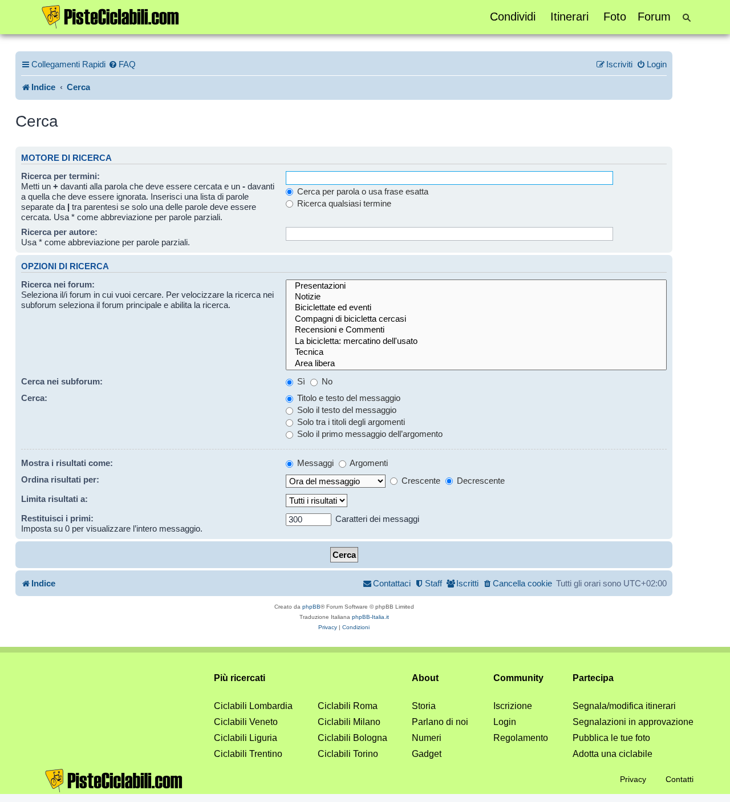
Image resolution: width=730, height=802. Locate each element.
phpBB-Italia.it (370, 617)
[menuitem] (122, 64)
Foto (614, 16)
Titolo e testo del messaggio (347, 398)
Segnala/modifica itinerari (624, 706)
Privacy (633, 779)
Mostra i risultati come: (67, 463)
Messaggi (314, 463)
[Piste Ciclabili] (110, 16)
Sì (300, 381)
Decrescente (480, 480)
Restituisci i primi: (57, 518)
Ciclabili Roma (348, 706)
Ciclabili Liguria (245, 738)
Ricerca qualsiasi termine (343, 203)
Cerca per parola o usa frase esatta (361, 191)
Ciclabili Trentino (248, 754)
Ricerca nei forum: (58, 284)
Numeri (426, 738)
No (325, 381)
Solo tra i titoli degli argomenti (350, 422)
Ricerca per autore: (59, 232)
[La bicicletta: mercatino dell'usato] (476, 341)
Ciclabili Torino (348, 754)
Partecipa (593, 678)
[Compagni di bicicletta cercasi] (476, 319)
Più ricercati (239, 678)
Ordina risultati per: (60, 479)
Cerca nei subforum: (62, 381)
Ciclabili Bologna (352, 738)
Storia (424, 706)
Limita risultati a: (54, 499)
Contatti (680, 779)
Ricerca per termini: (60, 176)
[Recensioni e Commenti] (476, 330)
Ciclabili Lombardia (253, 706)
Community (518, 678)
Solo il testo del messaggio (345, 410)
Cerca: (34, 398)
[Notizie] (476, 296)
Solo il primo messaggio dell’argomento (369, 434)
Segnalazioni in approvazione (633, 722)
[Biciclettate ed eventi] (476, 307)
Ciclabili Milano (349, 722)
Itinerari (569, 16)
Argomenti (368, 463)
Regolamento (520, 738)
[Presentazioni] (476, 286)
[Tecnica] (476, 352)
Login (504, 722)
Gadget (426, 754)
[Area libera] (476, 363)
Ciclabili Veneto (246, 722)
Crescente (419, 480)
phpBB (311, 606)
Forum (654, 16)
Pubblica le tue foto (611, 738)
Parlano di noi (440, 722)
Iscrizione (512, 706)
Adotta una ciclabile (612, 754)
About (425, 678)
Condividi (513, 16)
